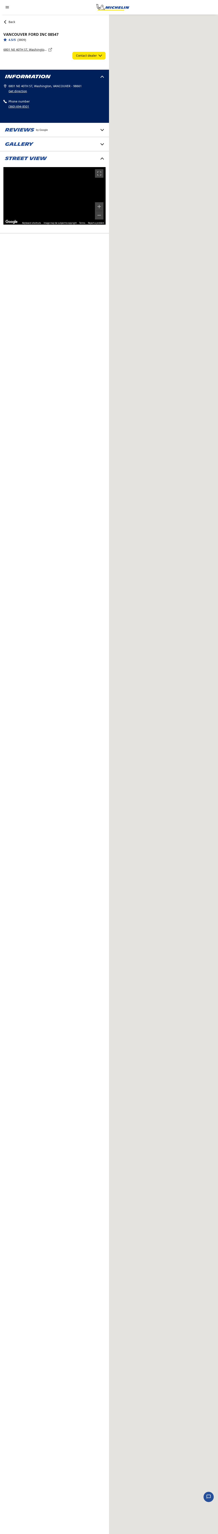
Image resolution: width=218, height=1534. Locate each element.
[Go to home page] (113, 7)
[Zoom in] (99, 206)
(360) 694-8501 (19, 106)
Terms (82, 223)
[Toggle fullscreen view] (99, 173)
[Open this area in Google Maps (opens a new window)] (11, 222)
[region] (54, 196)
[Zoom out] (99, 215)
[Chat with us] (209, 1497)
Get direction (18, 91)
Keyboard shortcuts (31, 223)
